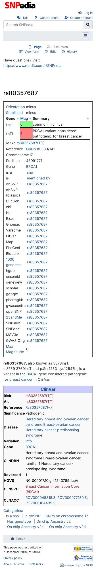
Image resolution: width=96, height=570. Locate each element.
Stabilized (14, 112)
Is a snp (12, 516)
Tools (19, 538)
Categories (12, 510)
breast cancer (21, 379)
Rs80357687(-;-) (39, 407)
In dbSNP (32, 516)
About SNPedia (13, 564)
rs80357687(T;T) (31, 143)
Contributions (49, 18)
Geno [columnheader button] (10, 118)
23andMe (14, 317)
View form (32, 51)
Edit (53, 51)
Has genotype (19, 521)
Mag (24, 118)
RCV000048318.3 (40, 497)
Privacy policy (12, 558)
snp (30, 172)
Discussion (60, 47)
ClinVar (48, 389)
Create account (81, 18)
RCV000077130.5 (72, 497)
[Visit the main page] (20, 4)
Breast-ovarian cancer (62, 424)
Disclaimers (35, 564)
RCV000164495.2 (40, 503)
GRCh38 (33, 149)
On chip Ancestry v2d (67, 526)
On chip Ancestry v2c (25, 526)
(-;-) (9, 124)
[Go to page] (88, 24)
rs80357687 (37, 184)
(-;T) (9, 133)
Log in (88, 13)
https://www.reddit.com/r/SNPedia (32, 65)
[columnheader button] (26, 118)
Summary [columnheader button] (41, 118)
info (28, 441)
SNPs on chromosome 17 (67, 516)
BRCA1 (31, 166)
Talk (26, 18)
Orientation (15, 107)
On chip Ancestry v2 (53, 521)
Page (38, 47)
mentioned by (38, 178)
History (72, 51)
